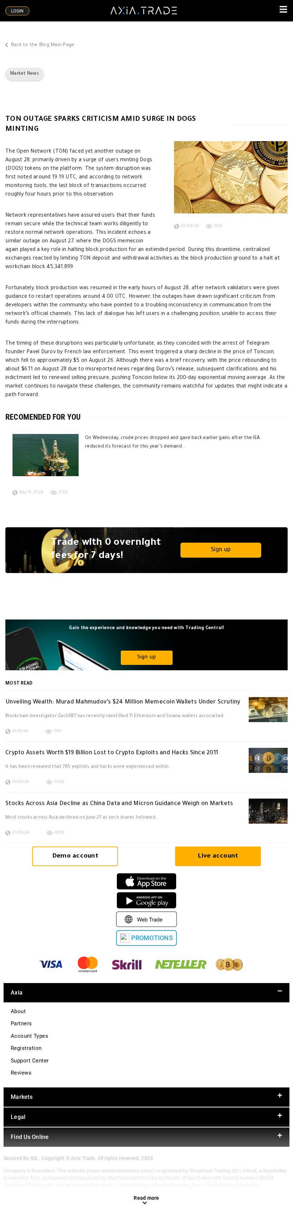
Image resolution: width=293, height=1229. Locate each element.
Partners (21, 1023)
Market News (24, 73)
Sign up (221, 550)
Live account (218, 856)
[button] (146, 992)
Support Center (30, 1060)
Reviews (21, 1073)
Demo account (75, 856)
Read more (146, 1197)
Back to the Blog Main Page (42, 45)
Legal (18, 1117)
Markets (22, 1097)
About (18, 1011)
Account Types (29, 1036)
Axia (17, 992)
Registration (26, 1048)
